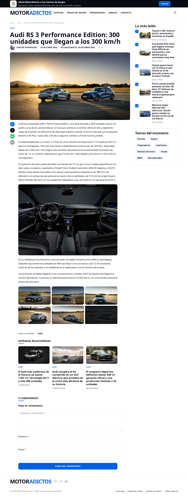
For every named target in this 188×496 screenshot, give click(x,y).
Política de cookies (135, 491)
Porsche (141, 139)
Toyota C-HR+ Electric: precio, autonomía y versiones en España (163, 34)
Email (22, 449)
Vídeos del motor (76, 12)
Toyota (154, 139)
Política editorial (171, 491)
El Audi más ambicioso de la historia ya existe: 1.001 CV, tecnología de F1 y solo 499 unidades (33, 376)
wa (12, 136)
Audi (19, 23)
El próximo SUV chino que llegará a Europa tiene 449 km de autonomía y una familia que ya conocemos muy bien (163, 51)
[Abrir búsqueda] (175, 12)
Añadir (164, 3)
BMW (139, 158)
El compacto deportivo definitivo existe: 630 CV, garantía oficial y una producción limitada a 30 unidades (101, 378)
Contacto (126, 12)
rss (66, 481)
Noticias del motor (146, 151)
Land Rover (161, 145)
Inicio (12, 23)
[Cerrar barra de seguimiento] (175, 4)
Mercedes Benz (155, 158)
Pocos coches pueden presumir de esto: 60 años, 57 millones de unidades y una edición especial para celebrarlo (163, 90)
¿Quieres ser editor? (154, 491)
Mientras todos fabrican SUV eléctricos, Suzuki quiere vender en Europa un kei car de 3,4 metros (163, 112)
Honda (164, 151)
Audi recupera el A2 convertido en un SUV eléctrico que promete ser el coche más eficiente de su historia (67, 378)
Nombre (23, 436)
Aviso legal (120, 491)
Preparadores (97, 12)
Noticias (58, 12)
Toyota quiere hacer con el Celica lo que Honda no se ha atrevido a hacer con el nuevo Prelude (163, 70)
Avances (112, 12)
